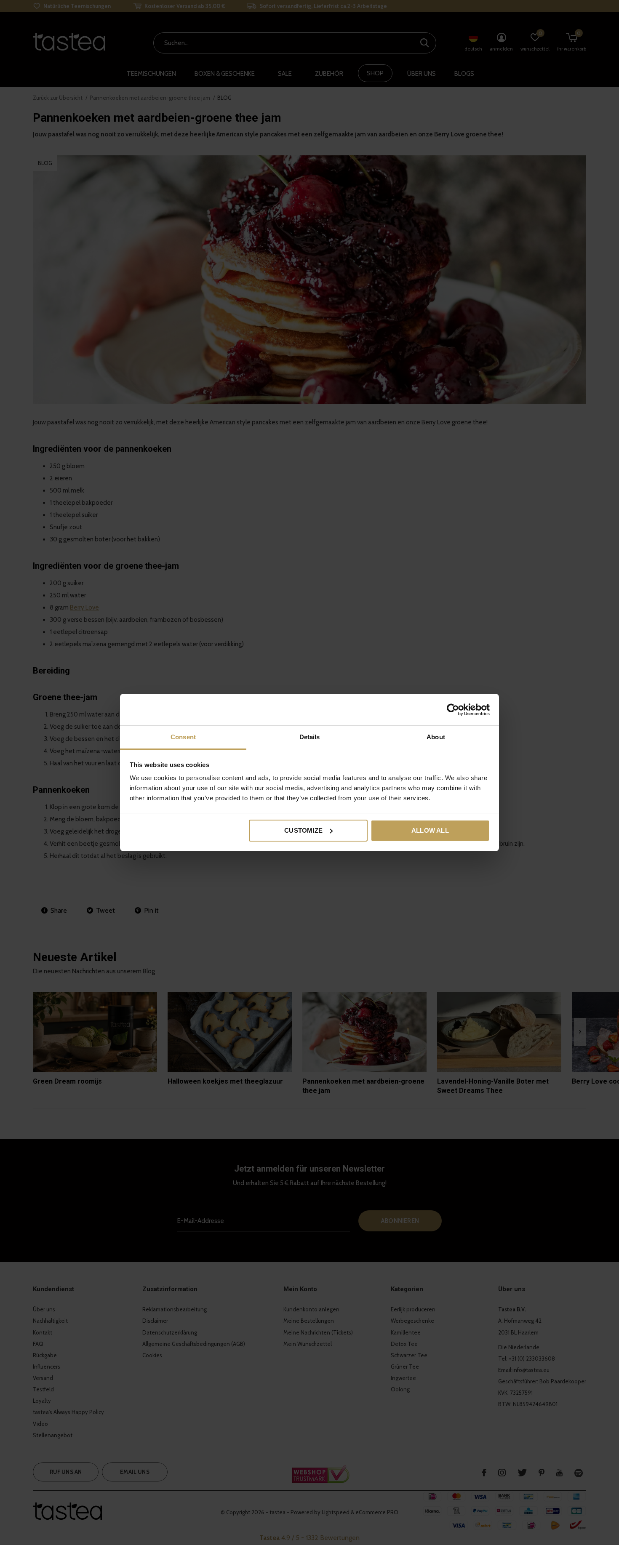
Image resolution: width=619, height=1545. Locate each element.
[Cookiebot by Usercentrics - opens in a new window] (453, 709)
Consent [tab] (183, 737)
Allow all (430, 830)
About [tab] (436, 737)
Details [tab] (309, 737)
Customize (303, 830)
